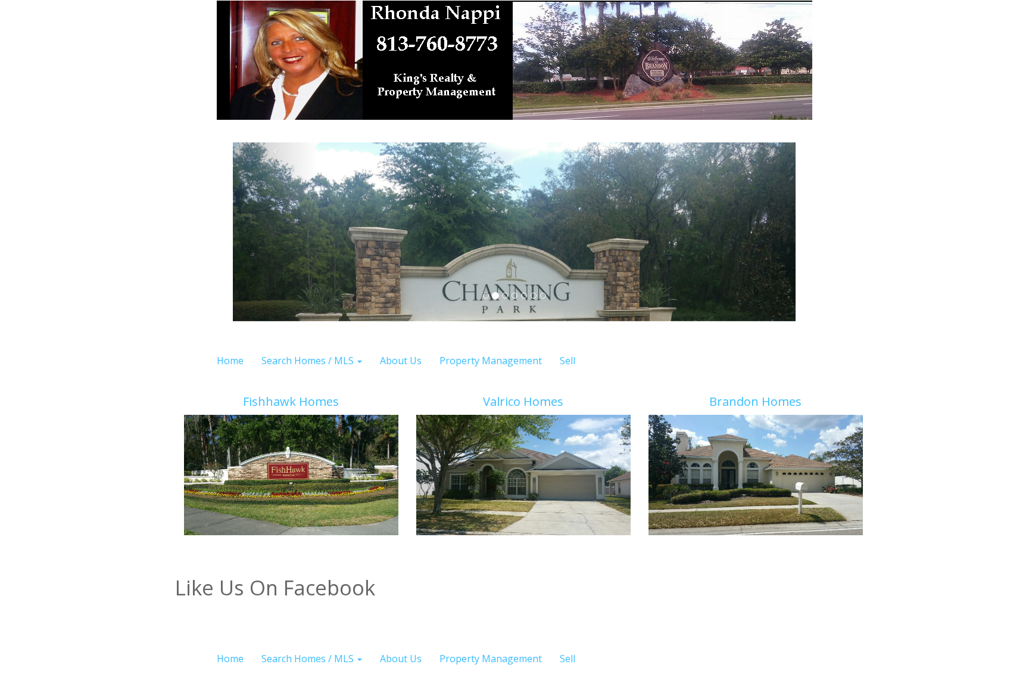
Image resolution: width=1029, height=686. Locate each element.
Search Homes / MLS (308, 360)
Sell (567, 360)
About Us (401, 360)
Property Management (490, 360)
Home (230, 360)
